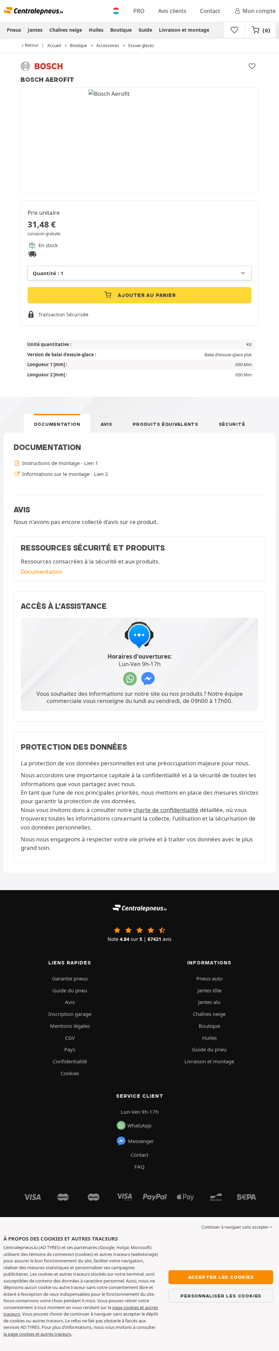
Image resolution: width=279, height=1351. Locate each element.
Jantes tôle (209, 990)
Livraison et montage (184, 30)
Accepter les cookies (221, 1277)
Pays (69, 1049)
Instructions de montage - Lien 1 (59, 463)
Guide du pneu (69, 990)
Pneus (14, 30)
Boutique (121, 30)
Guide (145, 30)
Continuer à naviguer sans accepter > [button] (236, 1227)
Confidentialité (70, 1061)
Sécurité (232, 424)
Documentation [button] (41, 571)
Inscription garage (69, 1013)
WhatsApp (139, 1125)
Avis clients (172, 11)
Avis (106, 424)
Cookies (70, 1073)
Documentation (57, 424)
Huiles (96, 30)
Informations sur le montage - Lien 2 (64, 473)
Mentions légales (70, 1025)
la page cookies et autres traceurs (37, 1334)
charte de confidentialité (165, 810)
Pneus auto (209, 978)
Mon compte (259, 11)
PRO (139, 11)
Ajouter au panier (146, 295)
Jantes (35, 30)
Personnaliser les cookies (220, 1296)
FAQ (139, 1166)
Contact (210, 11)
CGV (70, 1037)
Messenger (141, 1141)
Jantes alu (209, 1002)
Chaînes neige (65, 30)
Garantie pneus (70, 978)
